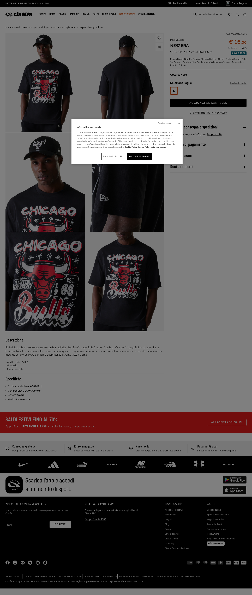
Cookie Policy (130, 147)
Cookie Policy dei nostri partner (152, 147)
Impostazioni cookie (113, 156)
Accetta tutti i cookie (139, 156)
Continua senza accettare (169, 123)
